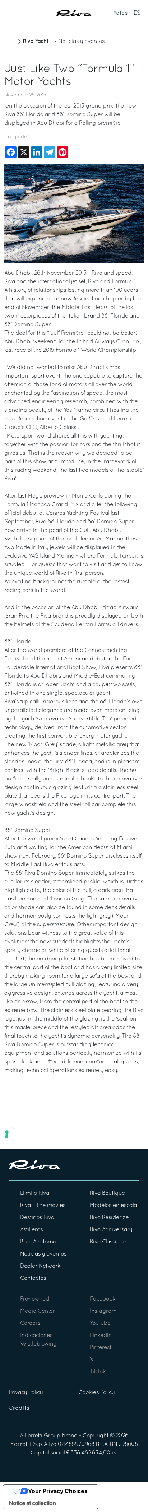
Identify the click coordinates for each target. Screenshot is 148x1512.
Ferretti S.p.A (28, 1444)
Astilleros (31, 1229)
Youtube (100, 1323)
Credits (19, 1408)
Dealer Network (40, 1266)
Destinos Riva (37, 1217)
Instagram (103, 1311)
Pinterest (100, 1347)
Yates (120, 13)
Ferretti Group (42, 1435)
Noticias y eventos (81, 41)
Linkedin (101, 1335)
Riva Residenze (109, 1217)
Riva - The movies (42, 1205)
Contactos (33, 1278)
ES (137, 13)
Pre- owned (34, 1299)
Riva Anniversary (111, 1229)
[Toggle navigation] (20, 13)
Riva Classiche (108, 1241)
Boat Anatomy (38, 1241)
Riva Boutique (107, 1193)
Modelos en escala (113, 1205)
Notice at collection (32, 1503)
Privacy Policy (26, 1392)
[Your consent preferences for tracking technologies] (7, 1134)
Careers (30, 1323)
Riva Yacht (35, 41)
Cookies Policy (96, 1392)
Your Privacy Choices (58, 1490)
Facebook (102, 1299)
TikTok (98, 1371)
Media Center (37, 1311)
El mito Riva (34, 1193)
